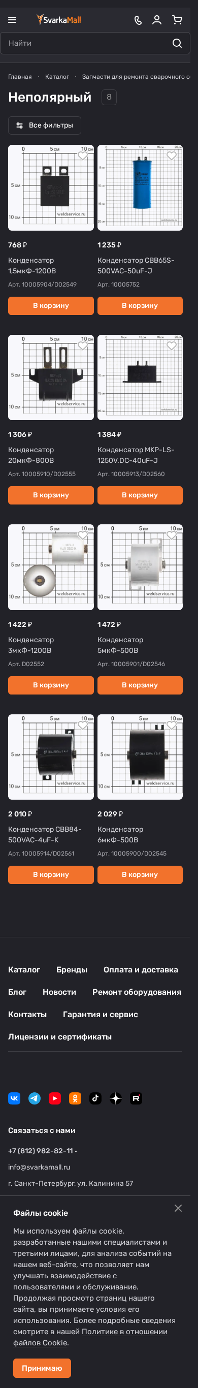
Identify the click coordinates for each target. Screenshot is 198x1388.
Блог (17, 992)
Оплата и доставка (141, 969)
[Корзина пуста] (177, 20)
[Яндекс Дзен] (116, 1098)
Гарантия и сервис (100, 1014)
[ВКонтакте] (14, 1098)
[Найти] (177, 43)
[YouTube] (55, 1098)
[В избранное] (83, 156)
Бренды (71, 969)
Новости (59, 992)
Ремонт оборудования (136, 992)
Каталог (24, 969)
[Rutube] (136, 1098)
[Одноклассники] (75, 1098)
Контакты (27, 1014)
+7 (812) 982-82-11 (40, 1151)
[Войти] (157, 20)
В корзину (51, 305)
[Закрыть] (178, 1208)
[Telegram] (34, 1098)
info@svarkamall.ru (39, 1167)
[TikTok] (95, 1098)
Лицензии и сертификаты (60, 1037)
